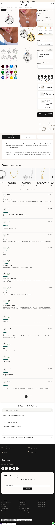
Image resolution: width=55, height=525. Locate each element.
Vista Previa (3, 506)
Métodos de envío (41, 504)
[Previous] (2, 177)
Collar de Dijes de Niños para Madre (48, 183)
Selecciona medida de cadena (44, 72)
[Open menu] (1, 4)
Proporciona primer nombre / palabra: (44, 63)
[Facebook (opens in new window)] (2, 468)
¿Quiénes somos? (23, 502)
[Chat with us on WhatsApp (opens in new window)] (53, 523)
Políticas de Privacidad (24, 508)
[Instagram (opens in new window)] (6, 468)
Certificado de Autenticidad (25, 512)
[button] (49, 3)
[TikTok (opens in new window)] (13, 468)
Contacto (3, 504)
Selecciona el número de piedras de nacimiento (44, 40)
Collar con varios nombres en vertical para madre (34, 183)
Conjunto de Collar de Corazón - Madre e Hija (18, 183)
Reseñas (21, 506)
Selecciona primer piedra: (40, 50)
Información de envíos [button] (45, 137)
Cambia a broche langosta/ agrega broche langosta (47, 104)
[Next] (52, 177)
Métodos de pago (41, 502)
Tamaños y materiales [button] (29, 137)
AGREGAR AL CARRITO (45, 113)
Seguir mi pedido (41, 506)
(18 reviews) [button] (47, 17)
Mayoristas (3, 510)
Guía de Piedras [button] (50, 50)
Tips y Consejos (22, 504)
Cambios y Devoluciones (24, 510)
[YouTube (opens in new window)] (10, 468)
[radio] (38, 78)
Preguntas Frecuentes (6, 502)
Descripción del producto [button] (11, 137)
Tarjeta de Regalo (4, 508)
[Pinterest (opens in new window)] (17, 468)
